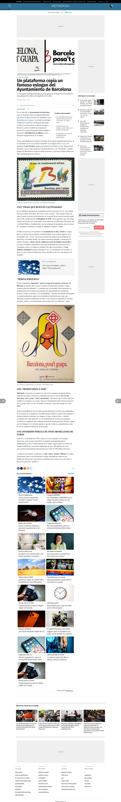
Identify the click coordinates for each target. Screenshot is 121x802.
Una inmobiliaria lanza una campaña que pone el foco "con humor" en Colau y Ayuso (64, 119)
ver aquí (63, 143)
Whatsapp (88, 786)
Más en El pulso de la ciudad (27, 706)
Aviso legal (65, 781)
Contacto (64, 775)
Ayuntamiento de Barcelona (27, 105)
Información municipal (23, 792)
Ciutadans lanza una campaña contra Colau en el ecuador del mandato (64, 128)
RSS (62, 778)
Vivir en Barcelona (21, 775)
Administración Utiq (68, 789)
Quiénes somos (66, 772)
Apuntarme (99, 227)
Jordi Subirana (21, 109)
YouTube (87, 784)
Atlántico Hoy (43, 784)
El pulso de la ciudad (23, 77)
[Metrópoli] (60, 5)
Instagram (88, 778)
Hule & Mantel (43, 789)
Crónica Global (43, 772)
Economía (18, 786)
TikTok (87, 781)
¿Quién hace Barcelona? (23, 781)
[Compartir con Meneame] (24, 468)
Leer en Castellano (5, 9)
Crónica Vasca (43, 775)
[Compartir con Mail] (28, 468)
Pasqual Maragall (41, 122)
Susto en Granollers (57, 1)
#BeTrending (19, 795)
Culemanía (41, 778)
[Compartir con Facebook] (18, 468)
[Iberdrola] (68, 12)
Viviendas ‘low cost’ (47, 1)
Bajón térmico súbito (91, 1)
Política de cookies (67, 786)
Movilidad (18, 772)
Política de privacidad (68, 784)
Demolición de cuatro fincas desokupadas (32, 1)
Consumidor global (45, 786)
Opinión (18, 789)
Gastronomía (19, 784)
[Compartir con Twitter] (21, 468)
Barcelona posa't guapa (25, 120)
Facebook (88, 775)
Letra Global (42, 781)
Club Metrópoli (43, 792)
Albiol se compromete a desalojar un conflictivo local (74, 1)
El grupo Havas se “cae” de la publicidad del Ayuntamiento (64, 135)
